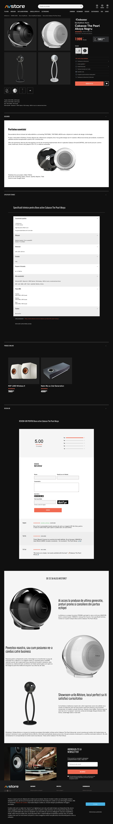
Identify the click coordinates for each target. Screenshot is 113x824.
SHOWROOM (72, 11)
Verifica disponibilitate (82, 58)
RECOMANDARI (80, 11)
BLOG (102, 11)
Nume (35, 474)
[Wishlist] (102, 7)
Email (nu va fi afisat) (62, 474)
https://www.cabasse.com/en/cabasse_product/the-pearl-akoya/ (42, 318)
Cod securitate (38, 499)
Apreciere (36, 494)
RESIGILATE (87, 11)
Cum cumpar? (59, 790)
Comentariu (37, 481)
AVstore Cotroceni (87, 790)
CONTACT (107, 11)
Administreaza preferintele (95, 812)
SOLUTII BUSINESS (95, 11)
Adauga (48, 510)
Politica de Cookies (21, 802)
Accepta (95, 804)
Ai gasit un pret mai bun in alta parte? (86, 74)
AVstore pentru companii (36, 790)
